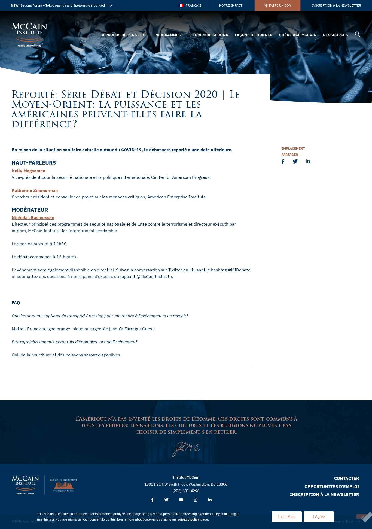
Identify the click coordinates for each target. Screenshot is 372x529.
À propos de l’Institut (125, 34)
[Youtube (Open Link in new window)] (181, 500)
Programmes (167, 34)
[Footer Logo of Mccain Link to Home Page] (25, 485)
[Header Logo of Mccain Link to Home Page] (29, 35)
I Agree (319, 517)
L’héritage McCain (297, 34)
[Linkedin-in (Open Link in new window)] (210, 500)
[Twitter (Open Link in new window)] (166, 500)
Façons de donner (253, 34)
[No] (362, 516)
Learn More (290, 515)
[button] (357, 35)
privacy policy (189, 519)
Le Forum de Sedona (207, 34)
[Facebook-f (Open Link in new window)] (152, 500)
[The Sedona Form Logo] (63, 485)
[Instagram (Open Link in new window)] (195, 500)
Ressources (335, 34)
